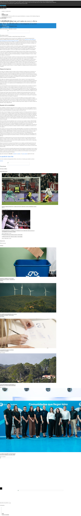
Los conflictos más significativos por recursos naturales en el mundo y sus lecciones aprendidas (8, 315)
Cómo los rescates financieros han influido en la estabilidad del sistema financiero (16, 477)
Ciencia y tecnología (5, 514)
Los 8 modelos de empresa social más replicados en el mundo (7, 350)
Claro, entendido (3, 5)
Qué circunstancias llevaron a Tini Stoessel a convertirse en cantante (14, 474)
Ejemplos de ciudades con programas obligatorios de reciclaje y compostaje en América (7, 279)
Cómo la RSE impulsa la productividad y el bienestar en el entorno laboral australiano (8, 385)
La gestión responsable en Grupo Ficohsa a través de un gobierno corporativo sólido (8, 454)
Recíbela (1, 160)
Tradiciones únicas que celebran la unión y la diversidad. (12, 236)
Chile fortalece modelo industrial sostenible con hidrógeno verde (13, 476)
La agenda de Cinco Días (6, 156)
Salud (3, 513)
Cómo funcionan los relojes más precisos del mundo (11, 475)
